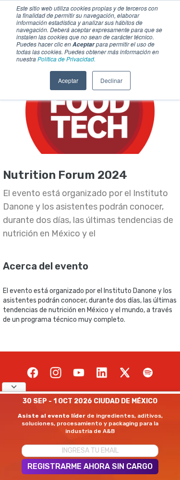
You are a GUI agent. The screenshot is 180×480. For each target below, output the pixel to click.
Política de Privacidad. (66, 59)
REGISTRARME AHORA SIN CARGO (90, 466)
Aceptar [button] (68, 80)
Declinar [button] (111, 80)
